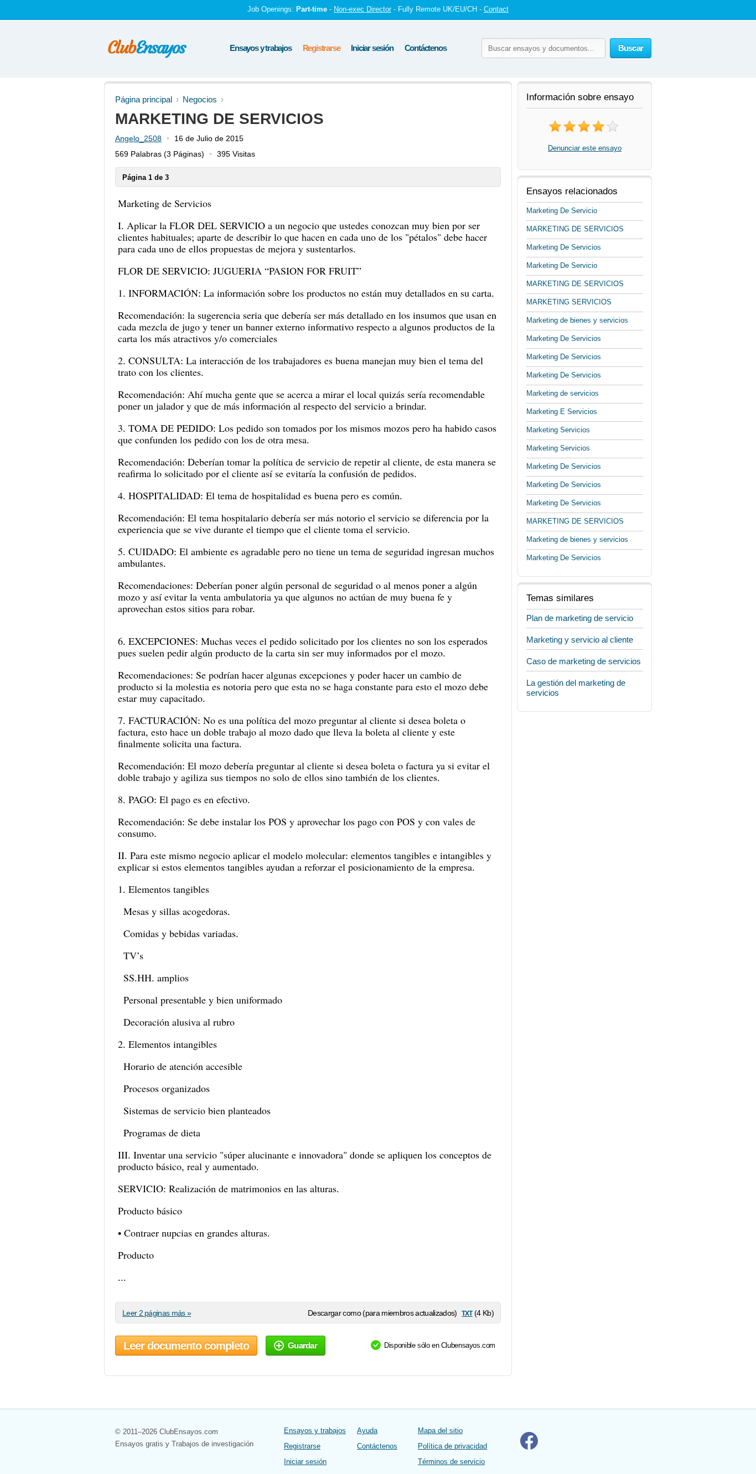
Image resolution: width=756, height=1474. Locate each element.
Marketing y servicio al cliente (579, 639)
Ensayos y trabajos (260, 48)
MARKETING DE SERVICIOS (575, 229)
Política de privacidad (452, 1446)
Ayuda (367, 1430)
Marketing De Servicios (563, 247)
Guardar (302, 1345)
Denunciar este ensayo (585, 148)
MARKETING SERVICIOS (569, 302)
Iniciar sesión (372, 48)
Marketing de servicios (562, 393)
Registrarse (321, 48)
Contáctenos (426, 48)
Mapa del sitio (440, 1430)
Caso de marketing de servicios (583, 661)
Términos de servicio (451, 1461)
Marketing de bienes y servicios (577, 320)
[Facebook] (529, 1447)
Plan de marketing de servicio (579, 618)
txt (467, 1312)
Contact (496, 9)
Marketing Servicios (558, 430)
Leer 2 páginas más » (156, 1313)
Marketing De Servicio (561, 210)
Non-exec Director (362, 9)
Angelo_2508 (138, 138)
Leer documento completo (186, 1345)
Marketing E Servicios (561, 411)
